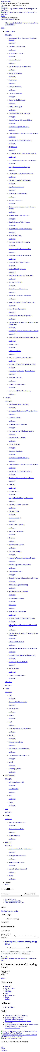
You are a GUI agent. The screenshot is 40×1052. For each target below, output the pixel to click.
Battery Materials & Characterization (20, 66)
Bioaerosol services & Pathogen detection (21, 431)
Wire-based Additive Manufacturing (19, 391)
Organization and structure (17, 862)
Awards (11, 762)
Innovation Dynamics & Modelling (19, 242)
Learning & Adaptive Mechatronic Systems (22, 558)
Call (2, 1047)
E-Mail (3, 1048)
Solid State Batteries (15, 351)
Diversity (11, 735)
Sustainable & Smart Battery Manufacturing (22, 364)
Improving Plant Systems (16, 544)
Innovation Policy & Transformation (20, 249)
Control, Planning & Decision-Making (20, 120)
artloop (11, 875)
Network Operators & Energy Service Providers (23, 578)
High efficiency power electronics (19, 215)
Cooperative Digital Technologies (19, 127)
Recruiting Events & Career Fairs (19, 755)
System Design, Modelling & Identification (22, 371)
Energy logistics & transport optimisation (21, 173)
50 (28, 954)
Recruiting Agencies (15, 769)
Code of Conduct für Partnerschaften (16, 1026)
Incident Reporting (14, 835)
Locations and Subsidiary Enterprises (20, 849)
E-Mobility (12, 484)
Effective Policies (14, 491)
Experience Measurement (16, 187)
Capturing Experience (15, 93)
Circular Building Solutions (17, 438)
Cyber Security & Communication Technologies (23, 133)
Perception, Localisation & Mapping (20, 295)
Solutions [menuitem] (7, 397)
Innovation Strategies (15, 551)
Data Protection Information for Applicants (18, 1021)
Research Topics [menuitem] (10, 31)
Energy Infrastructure (13, 901)
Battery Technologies (15, 73)
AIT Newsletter (13, 789)
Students (11, 715)
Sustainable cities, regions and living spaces (22, 655)
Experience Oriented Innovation (18, 504)
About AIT (8, 986)
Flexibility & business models (18, 193)
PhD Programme (14, 708)
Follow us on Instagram (26, 23)
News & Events (9, 995)
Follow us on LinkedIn (12, 23)
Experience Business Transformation (20, 180)
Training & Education (15, 377)
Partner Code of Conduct (12, 1028)
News (10, 795)
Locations (4, 1050)
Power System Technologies (17, 611)
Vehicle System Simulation (17, 384)
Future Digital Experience (16, 524)
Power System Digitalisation (17, 309)
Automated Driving (14, 417)
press (6, 993)
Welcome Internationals (16, 742)
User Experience (14, 668)
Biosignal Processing (15, 86)
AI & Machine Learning (16, 53)
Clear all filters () (10, 899)
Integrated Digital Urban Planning (19, 262)
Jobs (10, 695)
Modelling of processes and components (21, 275)
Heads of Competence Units (17, 822)
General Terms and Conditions (14, 1017)
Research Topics (10, 988)
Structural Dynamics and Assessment (20, 357)
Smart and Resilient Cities (14, 902)
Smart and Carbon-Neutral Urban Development (23, 337)
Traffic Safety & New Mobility (18, 662)
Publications (8, 992)
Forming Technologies (15, 200)
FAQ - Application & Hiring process (20, 728)
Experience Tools (14, 511)
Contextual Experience (16, 451)
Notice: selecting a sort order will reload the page (21, 936)
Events (11, 802)
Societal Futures (13, 344)
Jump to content (5, 1)
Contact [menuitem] (7, 815)
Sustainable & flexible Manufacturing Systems (23, 648)
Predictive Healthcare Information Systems (22, 618)
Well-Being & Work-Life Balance (19, 748)
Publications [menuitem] (8, 682)
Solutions (7, 990)
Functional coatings (14, 518)
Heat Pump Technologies (16, 531)
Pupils (10, 722)
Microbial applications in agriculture (20, 565)
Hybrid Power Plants (15, 235)
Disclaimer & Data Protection (14, 1019)
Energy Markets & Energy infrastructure (21, 498)
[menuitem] (22, 35)
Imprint (3, 978)
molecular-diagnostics (15, 282)
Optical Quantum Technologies (18, 289)
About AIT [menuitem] (8, 842)
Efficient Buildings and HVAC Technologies (22, 160)
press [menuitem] (6, 809)
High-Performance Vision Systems (19, 222)
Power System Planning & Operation (20, 315)
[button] (3, 16)
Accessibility (9, 1022)
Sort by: (3, 936)
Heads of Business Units (16, 829)
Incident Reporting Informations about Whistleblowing (21, 1024)
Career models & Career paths (18, 702)
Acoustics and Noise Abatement (18, 404)
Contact (7, 999)
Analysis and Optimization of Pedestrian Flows (23, 411)
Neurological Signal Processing (18, 585)
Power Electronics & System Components (21, 302)
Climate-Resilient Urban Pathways (19, 113)
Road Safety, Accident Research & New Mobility (24, 331)
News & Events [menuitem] (9, 775)
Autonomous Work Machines (18, 424)
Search (3, 894)
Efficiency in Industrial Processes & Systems (22, 153)
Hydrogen (12, 538)
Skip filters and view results (9, 911)
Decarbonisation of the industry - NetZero (21, 478)
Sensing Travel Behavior (16, 642)
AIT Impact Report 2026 (16, 782)
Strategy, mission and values (17, 855)
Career (7, 997)
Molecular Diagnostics (15, 571)
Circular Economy (14, 444)
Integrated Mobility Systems (17, 269)
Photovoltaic (12, 605)
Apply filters (5, 922)
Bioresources (13, 80)
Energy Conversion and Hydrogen (19, 167)
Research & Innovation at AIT (18, 869)
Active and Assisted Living (17, 46)
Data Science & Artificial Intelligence (20, 140)
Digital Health (13, 147)
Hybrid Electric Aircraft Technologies (20, 229)
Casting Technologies (15, 107)
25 (25, 954)
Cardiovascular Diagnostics (17, 100)
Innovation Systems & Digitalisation (20, 255)
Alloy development (14, 60)
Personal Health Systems (16, 598)
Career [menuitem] (7, 688)
